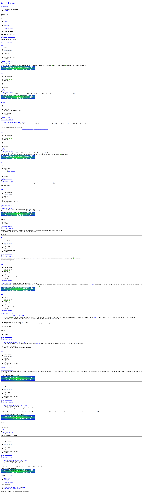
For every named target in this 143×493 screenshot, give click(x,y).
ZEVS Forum (8, 3)
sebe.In (35, 258)
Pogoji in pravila (17, 487)
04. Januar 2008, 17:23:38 (7, 181)
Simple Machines (17, 488)
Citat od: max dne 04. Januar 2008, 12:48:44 (14, 122)
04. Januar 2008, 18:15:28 (7, 228)
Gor (1, 475)
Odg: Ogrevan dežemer (6, 61)
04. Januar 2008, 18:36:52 (7, 339)
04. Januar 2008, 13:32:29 (7, 120)
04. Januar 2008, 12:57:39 (7, 92)
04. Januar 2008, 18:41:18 (7, 370)
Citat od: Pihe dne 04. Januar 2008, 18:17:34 (14, 342)
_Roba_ (3, 162)
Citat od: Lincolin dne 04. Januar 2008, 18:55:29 (15, 460)
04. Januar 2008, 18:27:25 (7, 283)
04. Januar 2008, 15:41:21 (7, 151)
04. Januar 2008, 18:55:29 (7, 432)
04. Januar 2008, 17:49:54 (7, 208)
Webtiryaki (6, 487)
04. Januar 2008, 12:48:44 (7, 64)
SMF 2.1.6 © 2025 (8, 488)
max (2, 45)
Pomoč (11, 487)
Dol (1, 42)
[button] (5, 6)
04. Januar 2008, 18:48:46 (7, 402)
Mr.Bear (3, 102)
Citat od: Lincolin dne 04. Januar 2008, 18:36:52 (15, 405)
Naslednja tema (11, 37)
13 (11, 42)
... (10, 42)
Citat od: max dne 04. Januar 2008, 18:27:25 (14, 316)
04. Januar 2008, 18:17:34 (7, 256)
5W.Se (92, 284)
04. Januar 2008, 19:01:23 (7, 457)
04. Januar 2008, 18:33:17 (7, 313)
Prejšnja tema (4, 37)
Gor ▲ (23, 487)
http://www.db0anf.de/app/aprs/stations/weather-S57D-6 (35, 129)
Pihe (2, 237)
